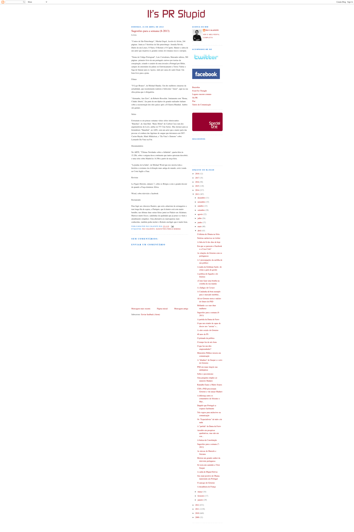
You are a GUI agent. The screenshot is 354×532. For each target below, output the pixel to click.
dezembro (202, 197)
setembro (201, 210)
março (200, 491)
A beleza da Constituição (207, 440)
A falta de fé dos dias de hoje (208, 242)
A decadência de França (206, 486)
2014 (197, 190)
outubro (201, 206)
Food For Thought (199, 90)
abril (200, 230)
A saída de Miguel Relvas (207, 471)
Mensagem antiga (181, 308)
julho (200, 218)
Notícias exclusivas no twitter (208, 238)
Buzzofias (196, 87)
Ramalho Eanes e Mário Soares (209, 384)
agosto (200, 214)
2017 (197, 177)
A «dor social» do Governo (207, 330)
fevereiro (201, 495)
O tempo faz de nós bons (207, 342)
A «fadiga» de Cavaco (206, 287)
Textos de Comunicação (201, 104)
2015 (197, 186)
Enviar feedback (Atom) (150, 314)
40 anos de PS (202, 334)
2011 (197, 509)
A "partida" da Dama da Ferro (209, 426)
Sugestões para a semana (168, 229)
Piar (193, 101)
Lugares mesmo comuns (201, 94)
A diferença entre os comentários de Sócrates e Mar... (208, 398)
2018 (197, 173)
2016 (197, 182)
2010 (197, 513)
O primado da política (205, 338)
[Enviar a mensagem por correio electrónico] (172, 226)
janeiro (201, 499)
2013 (197, 194)
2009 (197, 517)
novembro (202, 202)
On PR (195, 97)
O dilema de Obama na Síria (208, 234)
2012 (197, 505)
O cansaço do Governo (206, 482)
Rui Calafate (148, 229)
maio (200, 226)
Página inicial (162, 308)
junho (200, 222)
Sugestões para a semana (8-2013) (150, 31)
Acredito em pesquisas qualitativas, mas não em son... (208, 433)
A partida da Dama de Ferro (208, 319)
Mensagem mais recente (140, 308)
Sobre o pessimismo (205, 373)
